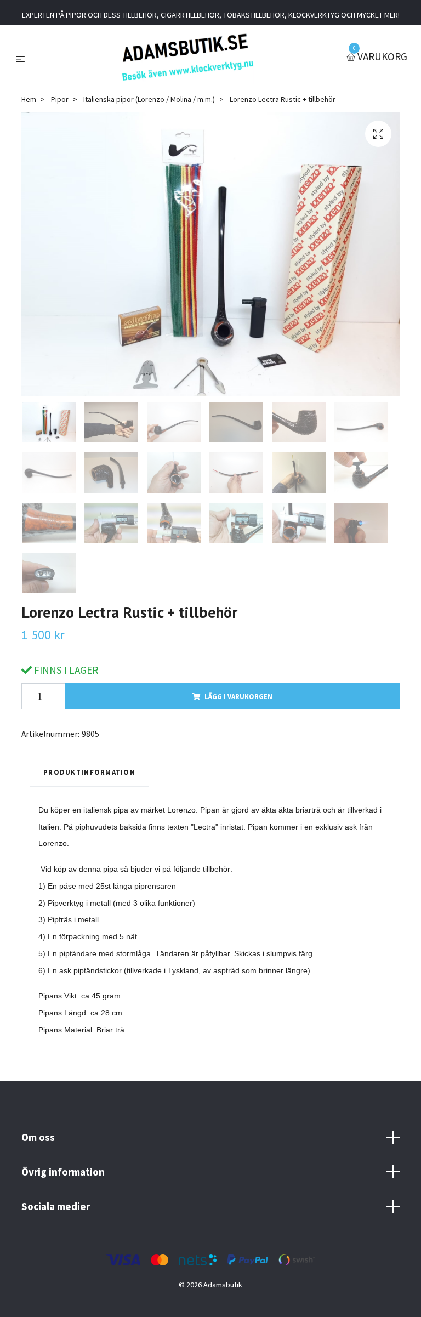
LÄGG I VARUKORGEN (238, 696)
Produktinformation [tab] (89, 772)
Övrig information (63, 1171)
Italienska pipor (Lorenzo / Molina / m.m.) (149, 99)
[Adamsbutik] (187, 57)
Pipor (60, 99)
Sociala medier (55, 1206)
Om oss (38, 1137)
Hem (28, 99)
